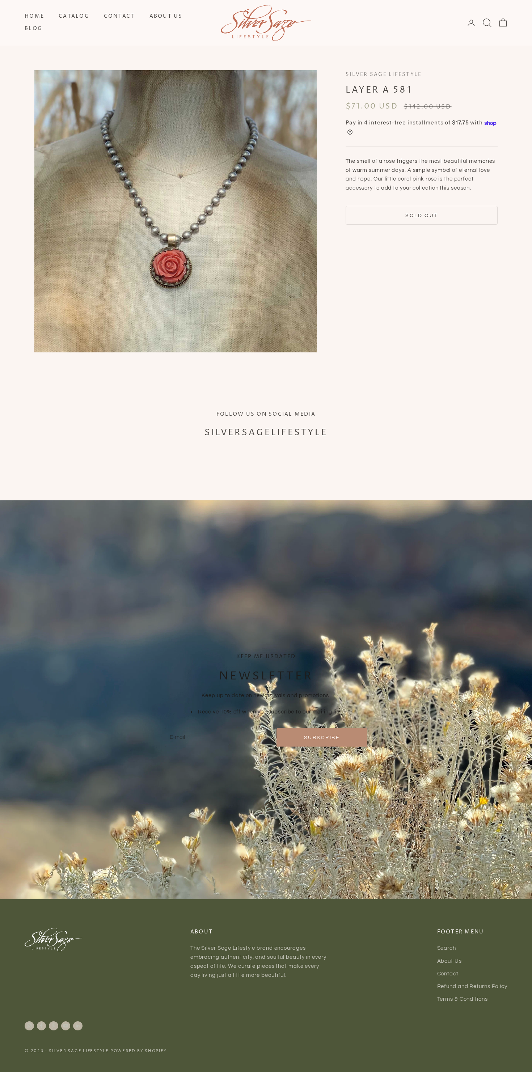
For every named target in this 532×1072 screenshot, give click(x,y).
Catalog (74, 16)
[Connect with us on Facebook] (41, 1026)
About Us (166, 16)
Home (34, 16)
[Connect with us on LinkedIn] (78, 1026)
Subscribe (322, 737)
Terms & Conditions (462, 999)
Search (446, 948)
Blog (33, 28)
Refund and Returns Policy (472, 986)
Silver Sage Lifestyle (384, 74)
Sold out (421, 215)
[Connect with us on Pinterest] (53, 1026)
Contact (119, 16)
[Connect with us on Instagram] (29, 1026)
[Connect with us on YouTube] (66, 1026)
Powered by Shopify (138, 1051)
